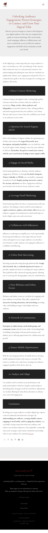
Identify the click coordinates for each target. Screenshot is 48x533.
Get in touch (24, 503)
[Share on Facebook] (8, 440)
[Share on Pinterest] (15, 440)
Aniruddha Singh (24, 523)
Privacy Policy (24, 508)
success (31, 434)
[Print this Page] (22, 440)
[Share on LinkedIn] (12, 440)
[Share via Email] (19, 440)
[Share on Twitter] (4, 440)
